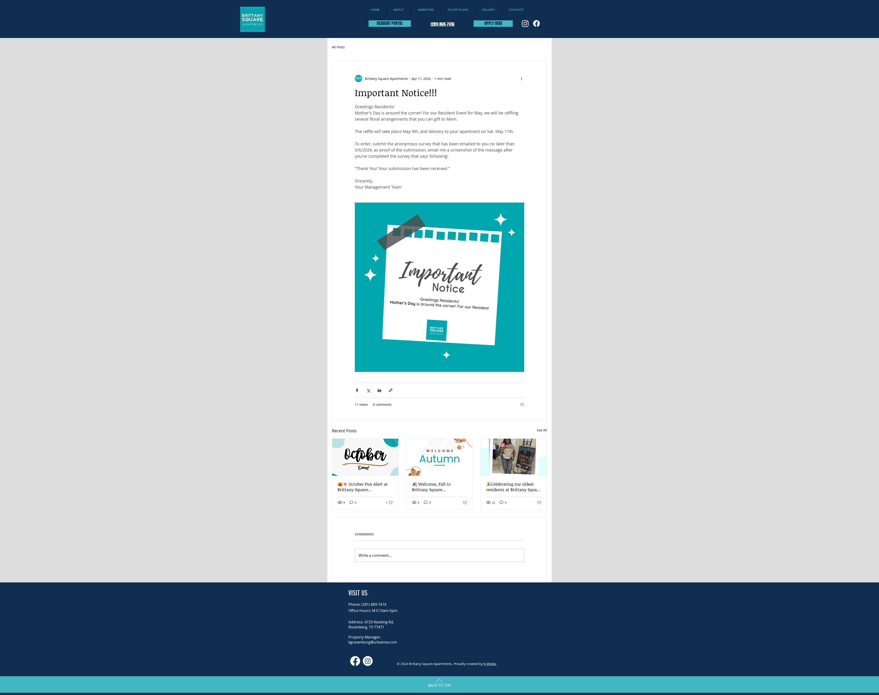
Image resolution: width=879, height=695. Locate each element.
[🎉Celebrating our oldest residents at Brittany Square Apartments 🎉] (514, 457)
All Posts (338, 47)
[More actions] (521, 78)
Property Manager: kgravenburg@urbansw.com (372, 640)
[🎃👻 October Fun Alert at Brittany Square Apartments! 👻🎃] (365, 457)
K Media (490, 664)
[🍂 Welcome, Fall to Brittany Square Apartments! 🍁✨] (440, 457)
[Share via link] (390, 390)
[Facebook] (536, 23)
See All (542, 430)
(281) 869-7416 (442, 24)
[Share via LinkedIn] (379, 390)
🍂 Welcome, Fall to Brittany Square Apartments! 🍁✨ (431, 486)
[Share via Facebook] (357, 390)
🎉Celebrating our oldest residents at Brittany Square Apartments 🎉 (513, 486)
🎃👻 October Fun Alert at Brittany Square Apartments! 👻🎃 (363, 486)
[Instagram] (525, 23)
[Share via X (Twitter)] (368, 390)
